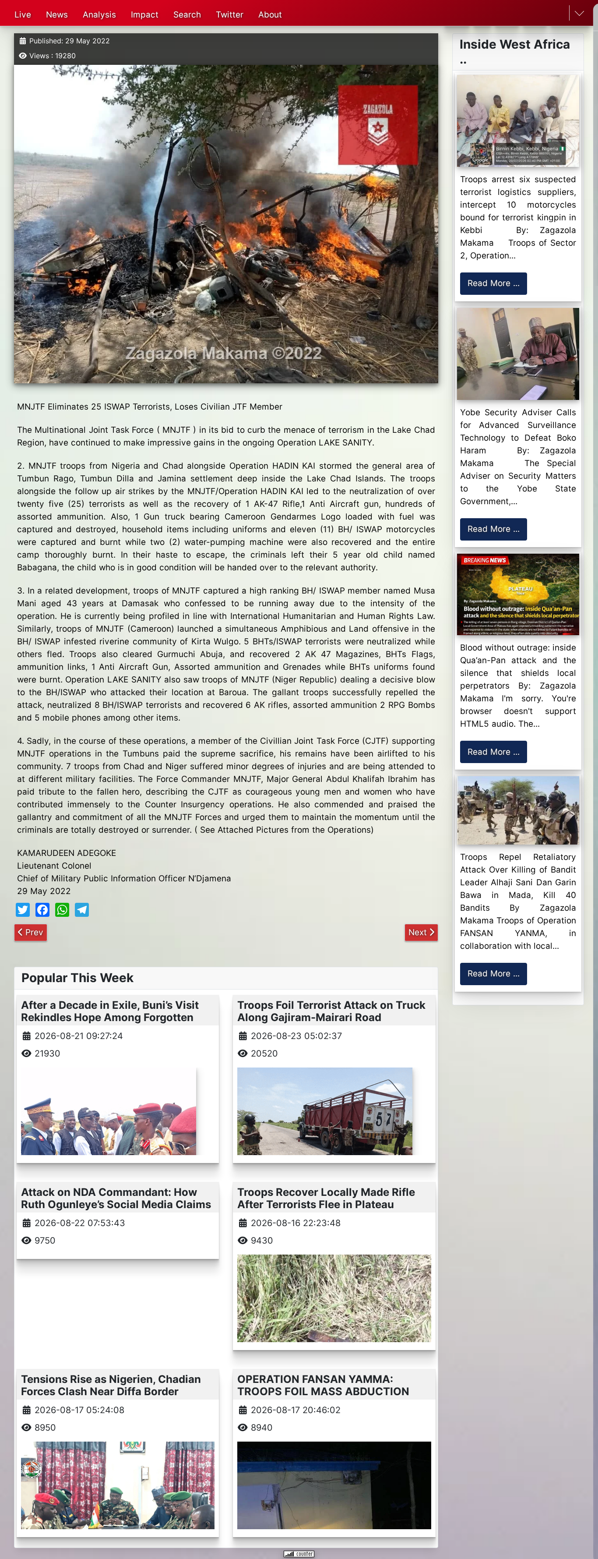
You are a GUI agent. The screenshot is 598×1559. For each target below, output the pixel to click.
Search (187, 15)
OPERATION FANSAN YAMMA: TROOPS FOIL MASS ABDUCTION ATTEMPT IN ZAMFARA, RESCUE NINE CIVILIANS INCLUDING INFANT (329, 1398)
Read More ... (494, 283)
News (57, 15)
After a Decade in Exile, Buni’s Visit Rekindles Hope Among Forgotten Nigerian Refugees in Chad (110, 1018)
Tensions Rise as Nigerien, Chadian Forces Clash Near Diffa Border (111, 1385)
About (270, 15)
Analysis (99, 15)
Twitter (229, 15)
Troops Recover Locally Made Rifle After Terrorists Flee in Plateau (326, 1198)
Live (22, 15)
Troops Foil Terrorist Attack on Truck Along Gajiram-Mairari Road (331, 1011)
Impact (144, 15)
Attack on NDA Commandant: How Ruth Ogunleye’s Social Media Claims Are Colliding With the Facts (116, 1205)
